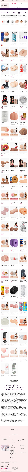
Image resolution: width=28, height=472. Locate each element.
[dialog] (6, 466)
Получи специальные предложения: (14, 427)
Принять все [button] (3, 468)
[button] (6, 470)
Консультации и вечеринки (19, 440)
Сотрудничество (19, 439)
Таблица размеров (13, 440)
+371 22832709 (5, 438)
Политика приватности (23, 438)
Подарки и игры (18, 7)
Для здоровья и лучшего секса (11, 7)
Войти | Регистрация (25, 0)
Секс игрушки (16, 5)
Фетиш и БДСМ (21, 5)
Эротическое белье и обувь (9, 5)
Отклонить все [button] (8, 468)
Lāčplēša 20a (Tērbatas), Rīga (12, 447)
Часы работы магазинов (12, 458)
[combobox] (10, 461)
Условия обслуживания (24, 439)
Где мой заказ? (13, 442)
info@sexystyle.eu (5, 439)
